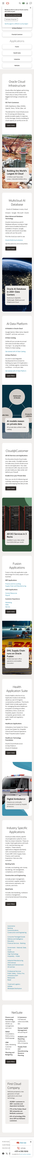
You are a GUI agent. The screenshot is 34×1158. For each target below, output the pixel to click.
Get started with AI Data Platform (15, 371)
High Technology (13, 954)
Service (7, 607)
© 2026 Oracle (5, 1141)
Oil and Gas (11, 967)
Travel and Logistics (14, 984)
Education (11, 941)
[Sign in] (27, 3)
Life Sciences (12, 963)
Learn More (11, 376)
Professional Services (14, 971)
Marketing (8, 602)
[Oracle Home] (7, 3)
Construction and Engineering (17, 932)
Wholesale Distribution (15, 988)
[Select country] (23, 3)
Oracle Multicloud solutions (14, 240)
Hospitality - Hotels (14, 956)
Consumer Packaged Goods (16, 937)
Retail (9, 980)
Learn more (11, 125)
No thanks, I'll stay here (11, 19)
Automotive (11, 926)
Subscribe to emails (7, 1148)
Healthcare (11, 952)
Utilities (10, 986)
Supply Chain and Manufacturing (15, 586)
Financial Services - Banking (16, 943)
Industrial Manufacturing (15, 960)
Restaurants (11, 978)
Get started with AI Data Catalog (15, 351)
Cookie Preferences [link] (6, 1145)
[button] (3, 3)
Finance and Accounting (13, 584)
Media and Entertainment (15, 965)
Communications (13, 930)
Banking (10, 928)
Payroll (7, 595)
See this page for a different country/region (16, 24)
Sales (7, 605)
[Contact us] (31, 3)
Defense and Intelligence (15, 939)
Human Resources (11, 593)
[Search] (20, 3)
